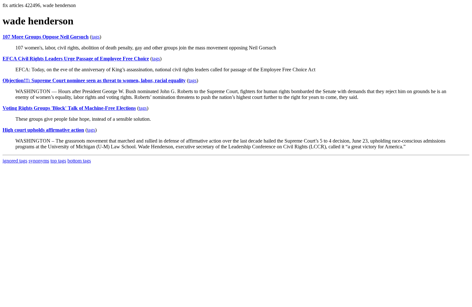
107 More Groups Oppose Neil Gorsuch (46, 36)
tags (96, 36)
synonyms (39, 160)
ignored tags (15, 160)
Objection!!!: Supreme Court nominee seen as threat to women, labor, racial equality (94, 80)
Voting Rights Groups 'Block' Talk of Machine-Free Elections (69, 108)
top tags (58, 160)
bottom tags (79, 160)
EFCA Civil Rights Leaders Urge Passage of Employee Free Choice (76, 58)
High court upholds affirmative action (43, 130)
